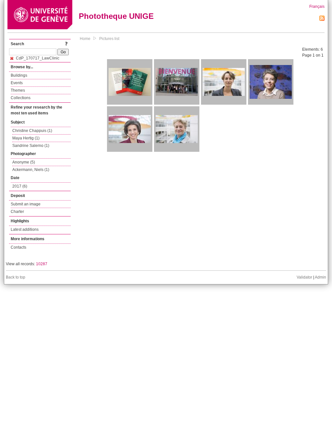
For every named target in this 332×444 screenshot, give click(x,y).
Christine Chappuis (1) (32, 130)
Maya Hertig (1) (26, 138)
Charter (17, 211)
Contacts (18, 247)
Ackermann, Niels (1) (30, 169)
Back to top (15, 277)
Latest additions (25, 229)
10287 (41, 264)
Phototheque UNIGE (116, 16)
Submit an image (26, 204)
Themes (18, 90)
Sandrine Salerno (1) (30, 145)
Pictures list (109, 38)
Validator (304, 277)
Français (317, 6)
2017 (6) (19, 186)
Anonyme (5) (23, 162)
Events (17, 83)
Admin (320, 277)
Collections (20, 98)
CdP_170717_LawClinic (37, 58)
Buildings (19, 75)
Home (85, 38)
